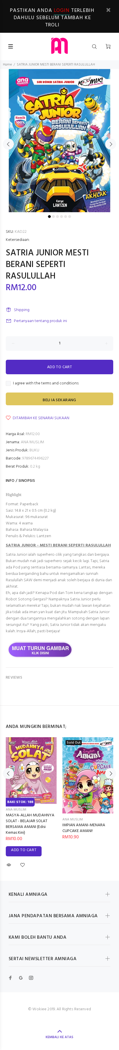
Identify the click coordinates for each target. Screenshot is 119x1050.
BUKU (34, 450)
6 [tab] (69, 216)
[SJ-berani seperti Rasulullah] (40, 649)
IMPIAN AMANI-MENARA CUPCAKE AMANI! (83, 828)
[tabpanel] (59, 140)
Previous (8, 144)
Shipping (21, 310)
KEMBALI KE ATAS (59, 1037)
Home (7, 65)
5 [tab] (65, 216)
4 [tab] (61, 216)
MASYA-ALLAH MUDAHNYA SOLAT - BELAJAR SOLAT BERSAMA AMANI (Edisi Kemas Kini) (30, 824)
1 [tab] (49, 216)
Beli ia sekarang (59, 400)
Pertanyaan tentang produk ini (40, 321)
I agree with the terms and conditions (46, 383)
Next (110, 144)
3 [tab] (57, 216)
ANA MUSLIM (32, 442)
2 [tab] (53, 216)
